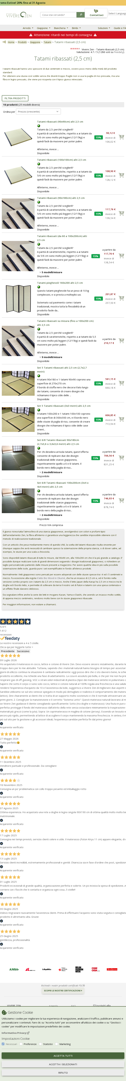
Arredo (27, 28)
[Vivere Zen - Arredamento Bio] (19, 14)
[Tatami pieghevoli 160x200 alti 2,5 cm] (18, 298)
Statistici (48, 1044)
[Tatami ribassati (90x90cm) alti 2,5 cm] (18, 137)
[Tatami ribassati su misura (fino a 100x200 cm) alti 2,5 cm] (18, 340)
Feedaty (118, 52)
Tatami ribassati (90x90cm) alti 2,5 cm (60, 121)
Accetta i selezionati (63, 1064)
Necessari (11, 1044)
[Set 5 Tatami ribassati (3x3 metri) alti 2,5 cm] (18, 419)
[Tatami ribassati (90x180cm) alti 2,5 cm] (18, 213)
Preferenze (30, 1044)
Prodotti (22, 42)
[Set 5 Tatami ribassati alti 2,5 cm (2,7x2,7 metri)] (18, 383)
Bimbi (75, 28)
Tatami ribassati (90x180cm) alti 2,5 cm (61, 197)
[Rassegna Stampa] (14, 969)
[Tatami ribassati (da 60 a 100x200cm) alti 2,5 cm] (18, 255)
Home (11, 42)
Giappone (42, 28)
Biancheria (60, 28)
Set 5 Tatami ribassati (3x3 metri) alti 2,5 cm (64, 405)
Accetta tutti (63, 1055)
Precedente (7, 651)
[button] (81, 15)
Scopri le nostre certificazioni (62, 990)
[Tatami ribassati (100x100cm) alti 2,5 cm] (18, 175)
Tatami (47, 42)
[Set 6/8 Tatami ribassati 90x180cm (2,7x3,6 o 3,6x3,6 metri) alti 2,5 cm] (18, 457)
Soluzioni (103, 28)
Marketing (65, 1044)
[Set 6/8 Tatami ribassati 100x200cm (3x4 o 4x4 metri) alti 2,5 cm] (18, 500)
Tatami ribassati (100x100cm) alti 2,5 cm (61, 159)
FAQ (73, 1005)
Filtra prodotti (15, 98)
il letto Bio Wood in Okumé (50, 578)
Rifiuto (63, 1072)
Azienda (53, 1005)
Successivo (23, 651)
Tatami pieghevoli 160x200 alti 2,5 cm (60, 282)
